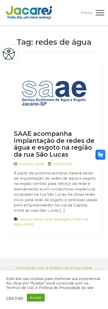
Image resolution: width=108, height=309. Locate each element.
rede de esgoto (57, 219)
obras (38, 219)
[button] (9, 54)
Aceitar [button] (36, 297)
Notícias (26, 164)
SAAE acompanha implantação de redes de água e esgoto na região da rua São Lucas (54, 144)
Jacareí (26, 219)
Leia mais (14, 297)
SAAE (39, 164)
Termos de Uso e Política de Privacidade (54, 267)
